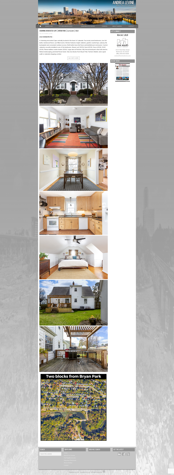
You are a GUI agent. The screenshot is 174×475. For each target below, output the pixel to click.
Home (65, 453)
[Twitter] (128, 454)
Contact (66, 465)
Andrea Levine (123, 3)
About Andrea (68, 463)
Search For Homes (69, 455)
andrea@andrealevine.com (122, 55)
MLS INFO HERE (74, 58)
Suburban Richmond (70, 460)
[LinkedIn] (119, 454)
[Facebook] (124, 454)
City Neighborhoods (70, 458)
